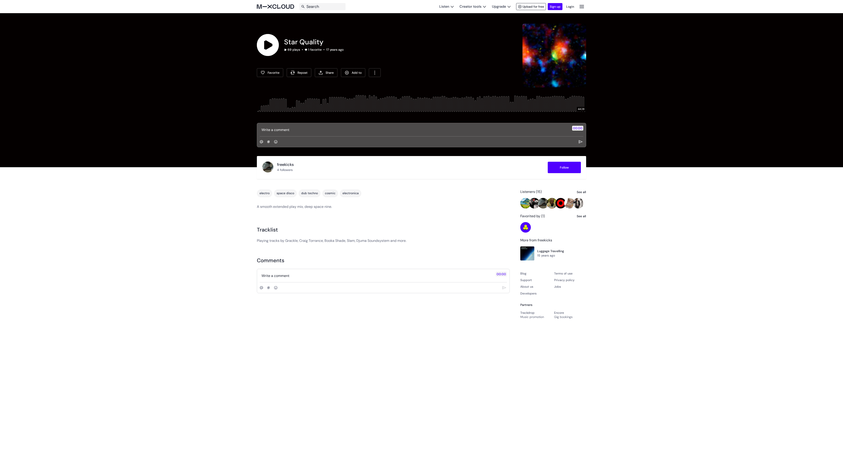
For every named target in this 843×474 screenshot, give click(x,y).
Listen (444, 6)
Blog (523, 273)
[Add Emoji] (276, 141)
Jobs (557, 287)
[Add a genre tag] (268, 142)
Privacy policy (564, 280)
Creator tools (470, 6)
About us (526, 287)
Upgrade (499, 6)
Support (526, 280)
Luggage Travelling (550, 251)
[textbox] (414, 130)
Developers (528, 293)
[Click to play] (268, 45)
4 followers (285, 170)
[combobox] (375, 72)
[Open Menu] (581, 6)
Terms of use (563, 273)
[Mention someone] (261, 142)
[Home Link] (275, 6)
